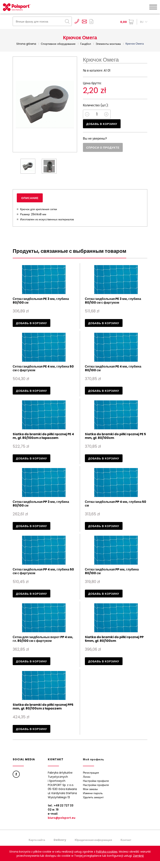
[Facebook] (16, 774)
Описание (29, 198)
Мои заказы (90, 789)
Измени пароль (93, 793)
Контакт (126, 840)
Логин (86, 777)
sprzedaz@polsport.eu (84, 21)
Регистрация (91, 773)
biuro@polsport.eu (61, 818)
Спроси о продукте (102, 148)
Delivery (60, 840)
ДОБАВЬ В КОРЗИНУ (101, 124)
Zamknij (138, 856)
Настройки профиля (96, 781)
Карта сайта (37, 840)
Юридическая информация (93, 840)
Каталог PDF (91, 21)
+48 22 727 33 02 (77, 21)
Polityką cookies (106, 852)
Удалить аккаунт (93, 797)
